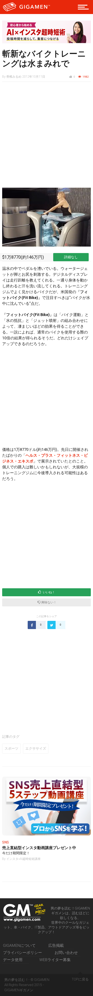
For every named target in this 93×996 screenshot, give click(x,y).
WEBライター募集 (55, 959)
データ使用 (12, 959)
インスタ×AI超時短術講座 (23, 859)
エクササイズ (35, 748)
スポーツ (11, 748)
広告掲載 (56, 945)
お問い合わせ (66, 952)
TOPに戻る (80, 979)
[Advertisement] (46, 137)
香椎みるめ (13, 76)
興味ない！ (48, 602)
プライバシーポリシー (22, 952)
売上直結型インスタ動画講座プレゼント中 (39, 847)
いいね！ (48, 592)
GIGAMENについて (19, 945)
